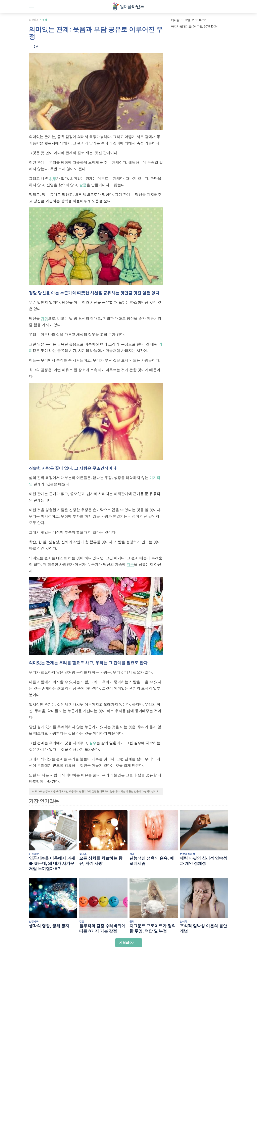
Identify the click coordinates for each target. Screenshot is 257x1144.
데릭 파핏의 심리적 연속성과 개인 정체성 (203, 861)
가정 (44, 318)
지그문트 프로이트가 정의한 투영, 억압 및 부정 (153, 928)
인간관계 (34, 19)
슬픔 (83, 185)
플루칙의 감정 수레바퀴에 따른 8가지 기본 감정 (102, 928)
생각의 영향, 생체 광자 (49, 925)
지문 (130, 564)
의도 (52, 178)
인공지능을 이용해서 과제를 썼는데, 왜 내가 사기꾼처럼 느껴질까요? (52, 863)
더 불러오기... (129, 943)
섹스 (132, 853)
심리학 (183, 921)
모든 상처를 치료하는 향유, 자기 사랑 (100, 861)
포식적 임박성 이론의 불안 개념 (203, 928)
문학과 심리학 (187, 853)
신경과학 (34, 853)
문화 (132, 921)
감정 (81, 921)
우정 (44, 19)
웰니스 (83, 853)
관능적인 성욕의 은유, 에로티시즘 (152, 861)
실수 (92, 743)
